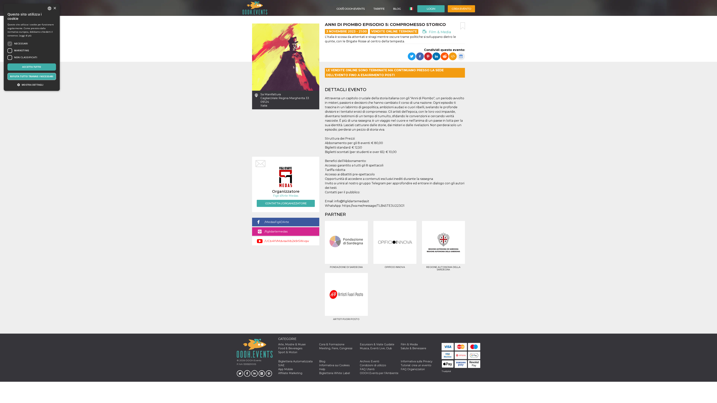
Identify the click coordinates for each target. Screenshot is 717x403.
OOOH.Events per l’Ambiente (379, 373)
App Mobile (285, 369)
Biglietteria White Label (334, 373)
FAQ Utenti (367, 369)
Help (322, 369)
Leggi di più (25, 35)
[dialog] (32, 47)
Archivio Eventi (369, 361)
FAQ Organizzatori (413, 369)
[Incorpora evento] (453, 56)
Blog (397, 8)
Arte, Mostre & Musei (292, 344)
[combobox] (49, 8)
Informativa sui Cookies (334, 365)
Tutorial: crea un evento (416, 365)
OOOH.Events (253, 360)
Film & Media (439, 32)
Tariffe (378, 8)
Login (431, 8)
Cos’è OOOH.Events (350, 8)
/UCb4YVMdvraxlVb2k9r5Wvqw (286, 241)
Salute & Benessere (413, 348)
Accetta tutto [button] (31, 66)
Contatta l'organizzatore (285, 203)
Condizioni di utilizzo (373, 365)
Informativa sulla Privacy (416, 361)
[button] (31, 84)
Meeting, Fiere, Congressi (335, 348)
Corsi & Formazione (331, 344)
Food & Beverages (290, 348)
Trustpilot (446, 371)
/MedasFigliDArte (276, 222)
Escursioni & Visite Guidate (377, 344)
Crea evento (461, 8)
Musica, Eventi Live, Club (376, 348)
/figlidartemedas (276, 231)
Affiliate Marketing (290, 373)
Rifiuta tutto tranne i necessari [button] (31, 76)
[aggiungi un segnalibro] (462, 25)
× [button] (54, 8)
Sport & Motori (287, 352)
